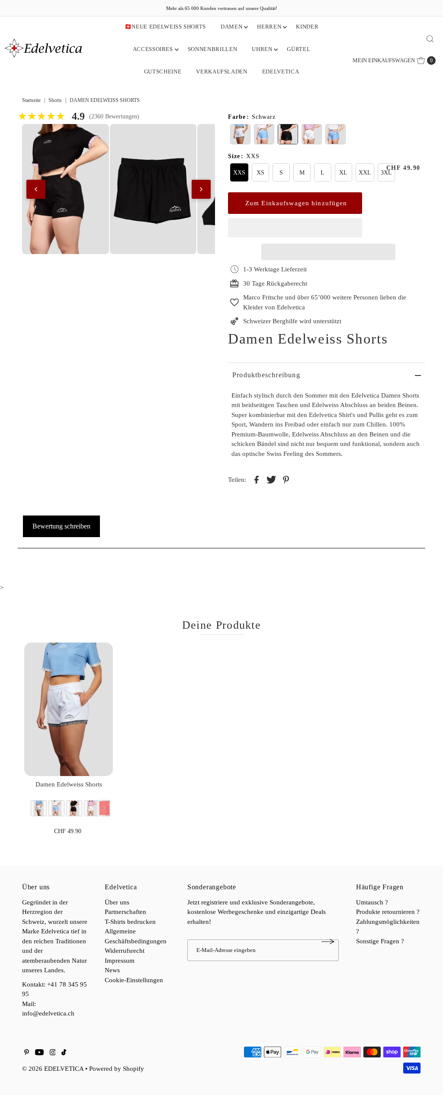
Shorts (55, 100)
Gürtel (298, 49)
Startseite (31, 100)
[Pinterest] (26, 1053)
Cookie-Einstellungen (134, 980)
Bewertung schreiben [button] (61, 526)
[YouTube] (39, 1053)
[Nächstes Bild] (201, 189)
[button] (295, 227)
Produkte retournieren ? (388, 911)
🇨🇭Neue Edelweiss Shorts (165, 26)
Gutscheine (163, 71)
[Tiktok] (63, 1053)
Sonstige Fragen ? (380, 941)
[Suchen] (430, 39)
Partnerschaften (125, 911)
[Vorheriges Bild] (35, 189)
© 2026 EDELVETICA (52, 1068)
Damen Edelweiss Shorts (68, 784)
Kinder (307, 26)
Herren (269, 26)
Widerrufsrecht (124, 950)
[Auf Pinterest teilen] (285, 478)
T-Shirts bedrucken (130, 921)
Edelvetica (280, 71)
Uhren (262, 49)
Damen (231, 26)
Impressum (120, 960)
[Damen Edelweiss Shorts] (68, 709)
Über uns (117, 902)
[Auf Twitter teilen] (271, 478)
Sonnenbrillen (212, 49)
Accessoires (153, 49)
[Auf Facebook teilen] (256, 478)
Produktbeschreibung (266, 375)
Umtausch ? (372, 902)
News (112, 970)
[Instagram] (53, 1053)
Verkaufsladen (221, 71)
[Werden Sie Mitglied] (328, 941)
